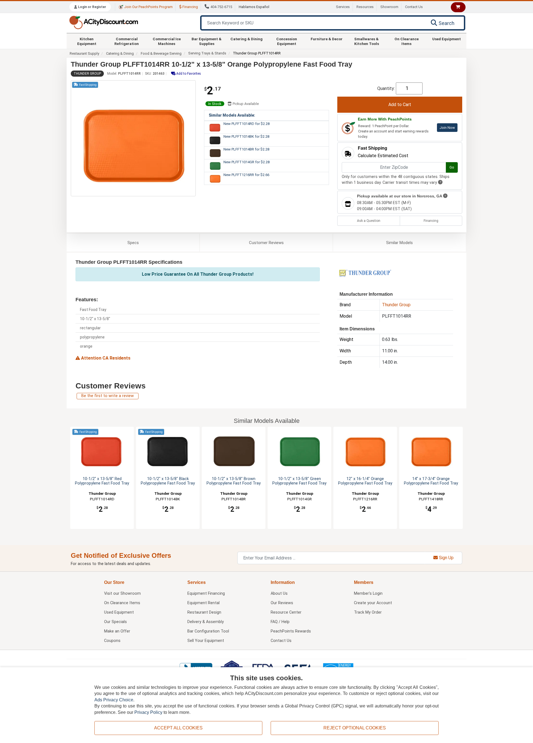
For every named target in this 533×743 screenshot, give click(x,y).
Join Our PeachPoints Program (148, 7)
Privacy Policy (148, 712)
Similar (399, 242)
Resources (365, 7)
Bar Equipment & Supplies (207, 41)
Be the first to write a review (107, 395)
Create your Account (373, 603)
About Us (279, 593)
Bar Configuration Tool (208, 631)
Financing (190, 7)
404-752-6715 (221, 7)
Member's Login (368, 593)
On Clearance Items (406, 41)
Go (451, 167)
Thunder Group (87, 74)
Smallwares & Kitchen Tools (366, 41)
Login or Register (91, 7)
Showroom (389, 7)
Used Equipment (446, 39)
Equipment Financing (206, 593)
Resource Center (286, 612)
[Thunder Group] (365, 272)
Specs (133, 242)
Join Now (447, 127)
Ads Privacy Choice (113, 699)
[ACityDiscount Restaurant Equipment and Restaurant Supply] (103, 22)
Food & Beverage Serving (161, 53)
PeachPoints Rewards (291, 631)
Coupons (112, 640)
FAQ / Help (280, 621)
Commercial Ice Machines (167, 41)
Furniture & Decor (327, 39)
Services (343, 7)
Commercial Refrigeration (126, 41)
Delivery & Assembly (205, 621)
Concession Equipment (286, 41)
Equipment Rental (203, 603)
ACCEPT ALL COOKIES (178, 728)
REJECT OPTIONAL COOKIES (354, 728)
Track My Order (368, 612)
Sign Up (446, 557)
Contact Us (414, 7)
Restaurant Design (204, 612)
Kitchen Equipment (86, 41)
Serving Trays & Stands (207, 53)
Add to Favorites (188, 74)
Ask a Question (368, 221)
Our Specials (115, 621)
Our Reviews (282, 603)
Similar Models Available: (232, 115)
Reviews (266, 242)
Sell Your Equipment (205, 640)
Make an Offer (117, 631)
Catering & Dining (246, 39)
